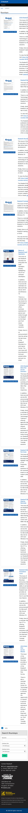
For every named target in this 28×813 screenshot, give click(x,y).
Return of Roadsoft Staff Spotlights (22, 252)
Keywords (4, 737)
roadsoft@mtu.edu (11, 766)
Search (3, 5)
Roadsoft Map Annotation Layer (23, 571)
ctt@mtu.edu (6, 787)
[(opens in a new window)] (7, 776)
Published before (6, 749)
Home (2, 8)
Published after (5, 743)
